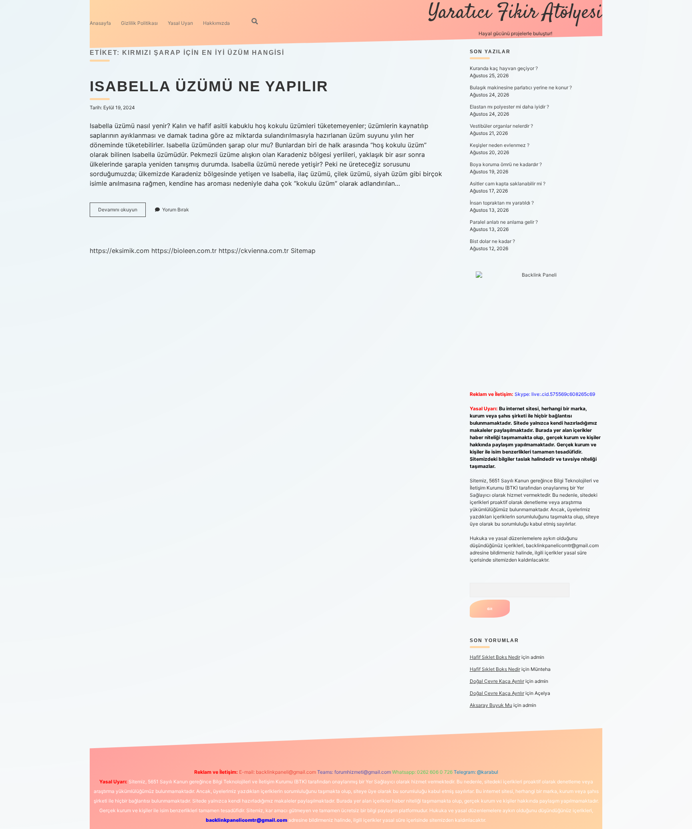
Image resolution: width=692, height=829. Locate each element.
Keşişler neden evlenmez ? (499, 145)
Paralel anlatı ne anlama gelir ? (504, 222)
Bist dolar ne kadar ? (492, 241)
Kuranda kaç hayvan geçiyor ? (504, 68)
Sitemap (303, 251)
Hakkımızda (216, 23)
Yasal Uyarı (180, 23)
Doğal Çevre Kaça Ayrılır (497, 681)
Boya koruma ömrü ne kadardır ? (506, 164)
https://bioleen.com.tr (184, 251)
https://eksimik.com (119, 251)
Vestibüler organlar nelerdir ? (501, 126)
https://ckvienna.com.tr (254, 251)
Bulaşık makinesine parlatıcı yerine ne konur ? (521, 87)
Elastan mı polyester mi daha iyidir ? (509, 107)
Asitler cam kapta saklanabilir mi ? (507, 184)
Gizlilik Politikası (139, 23)
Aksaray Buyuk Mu (491, 705)
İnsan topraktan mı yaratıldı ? (502, 203)
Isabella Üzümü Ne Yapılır (209, 86)
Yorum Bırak (175, 210)
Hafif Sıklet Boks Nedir (495, 657)
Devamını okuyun (122, 211)
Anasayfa (100, 23)
